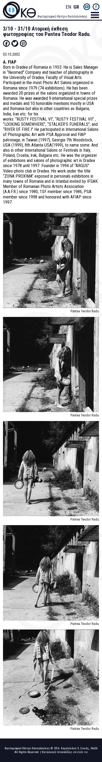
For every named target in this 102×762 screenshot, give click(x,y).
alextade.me (80, 752)
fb (96, 7)
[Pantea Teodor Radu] (51, 263)
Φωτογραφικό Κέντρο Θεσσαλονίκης (62, 16)
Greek (76, 7)
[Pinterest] (23, 43)
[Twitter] (14, 43)
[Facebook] (6, 43)
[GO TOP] (93, 720)
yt (87, 7)
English (68, 7)
